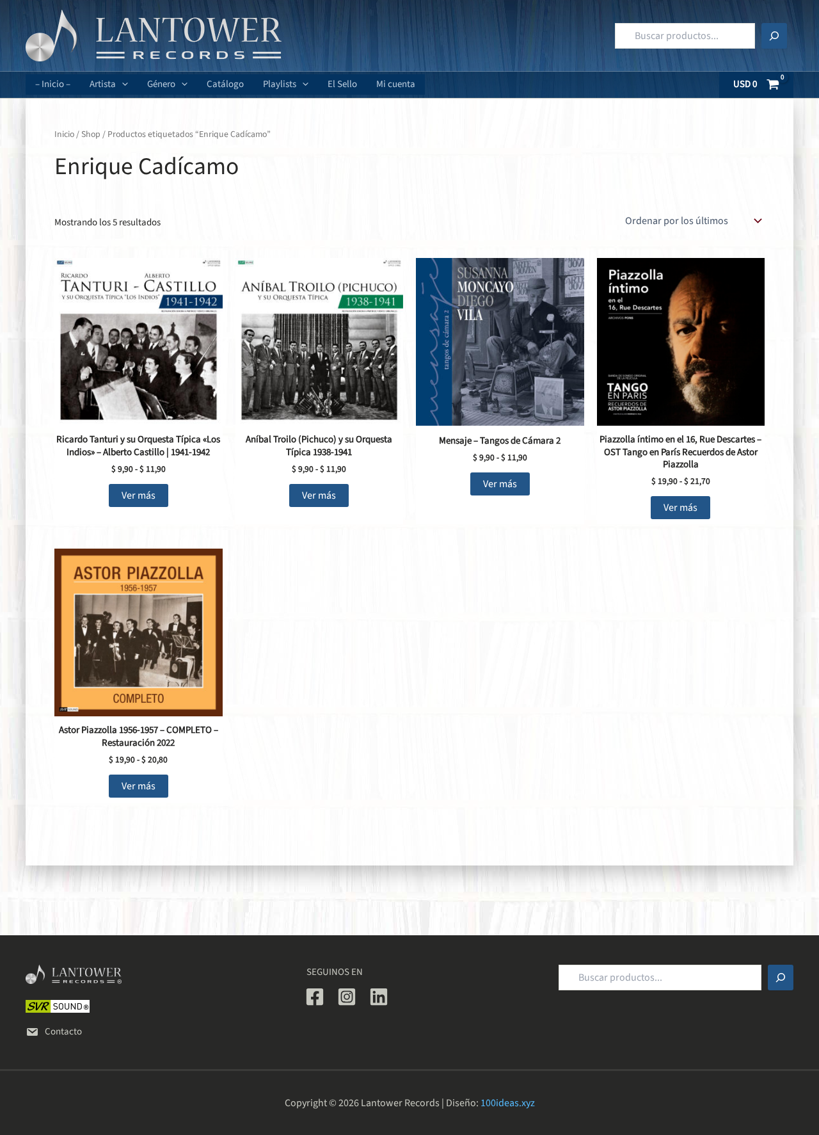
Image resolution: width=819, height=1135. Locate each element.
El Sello (342, 84)
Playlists (279, 84)
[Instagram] (346, 996)
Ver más (138, 495)
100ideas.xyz (508, 1103)
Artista (103, 84)
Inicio (64, 134)
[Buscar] (774, 36)
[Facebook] (314, 996)
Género (161, 84)
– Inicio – (52, 84)
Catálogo (225, 84)
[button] (122, 84)
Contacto (63, 1031)
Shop (90, 134)
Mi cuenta (395, 84)
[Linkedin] (378, 996)
